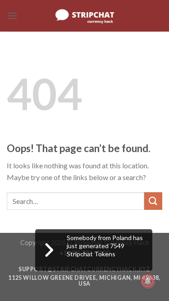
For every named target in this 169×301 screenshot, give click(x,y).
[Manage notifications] (148, 281)
